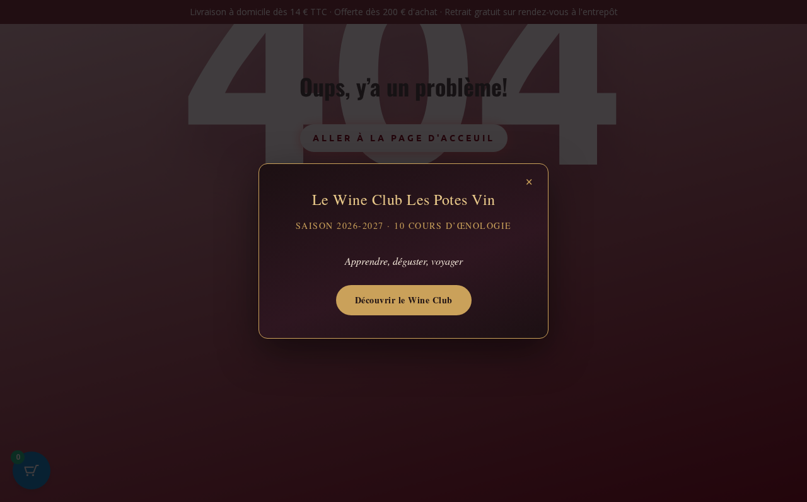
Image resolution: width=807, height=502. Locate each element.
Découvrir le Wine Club (404, 299)
